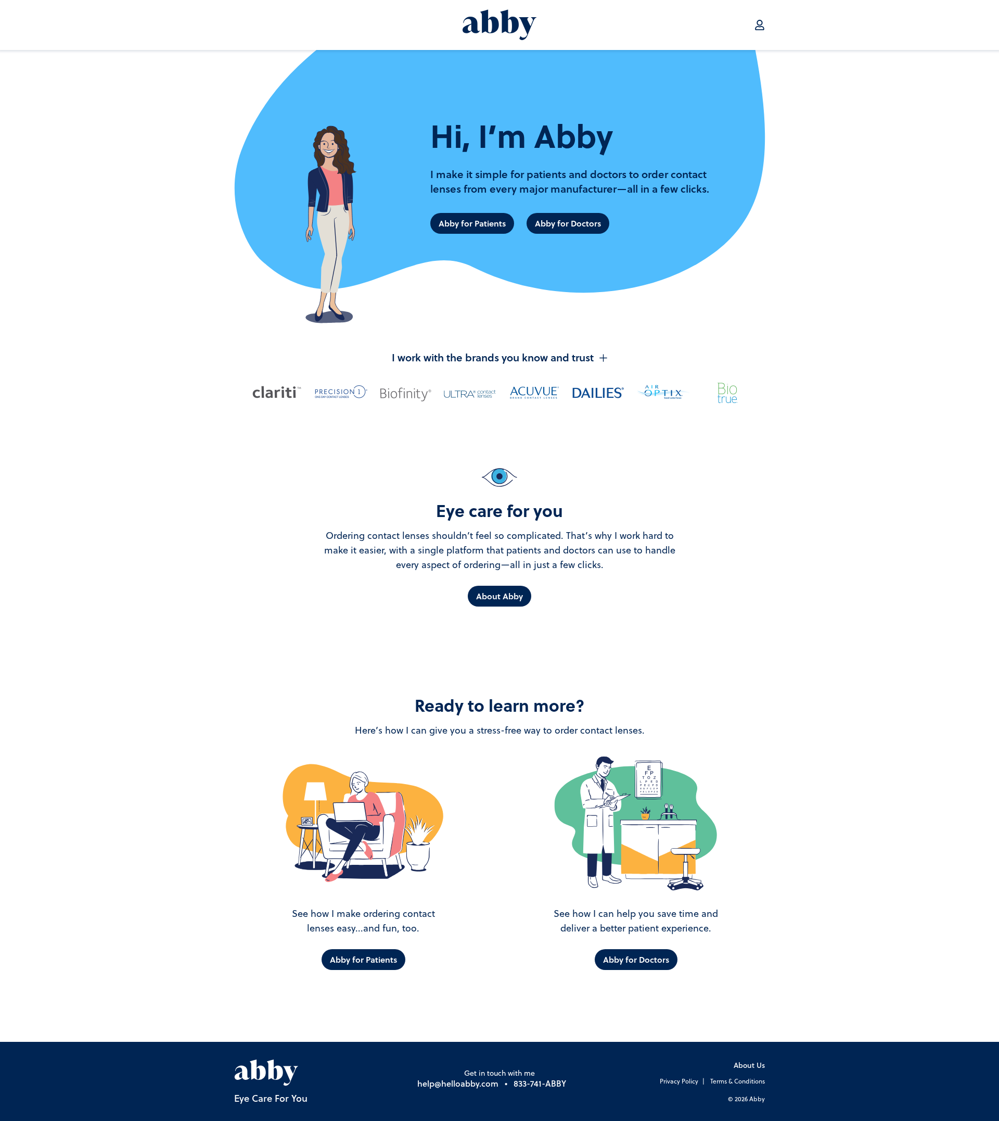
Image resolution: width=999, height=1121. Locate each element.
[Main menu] (759, 25)
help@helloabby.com (457, 1084)
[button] (499, 379)
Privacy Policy (679, 1082)
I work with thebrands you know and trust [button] (493, 357)
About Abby (499, 596)
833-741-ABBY (540, 1084)
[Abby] (499, 25)
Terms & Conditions (737, 1082)
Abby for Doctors (568, 223)
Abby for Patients (472, 223)
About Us (749, 1066)
